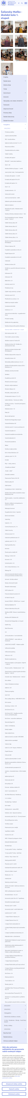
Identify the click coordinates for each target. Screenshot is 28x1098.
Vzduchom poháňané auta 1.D (12, 537)
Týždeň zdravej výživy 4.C (11, 226)
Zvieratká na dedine (9, 474)
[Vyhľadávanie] (22, 3)
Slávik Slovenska (9, 628)
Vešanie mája (8, 744)
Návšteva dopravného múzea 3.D (13, 354)
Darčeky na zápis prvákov (11, 449)
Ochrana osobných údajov (10, 1041)
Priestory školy (7, 112)
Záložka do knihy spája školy (11, 322)
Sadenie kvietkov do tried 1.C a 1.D (13, 143)
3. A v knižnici (8, 798)
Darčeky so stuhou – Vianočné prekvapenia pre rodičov (15, 404)
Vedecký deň (8, 878)
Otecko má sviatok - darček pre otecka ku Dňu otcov (14, 886)
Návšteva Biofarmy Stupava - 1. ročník (14, 168)
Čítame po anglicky (9, 691)
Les (6, 632)
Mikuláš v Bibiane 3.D (10, 389)
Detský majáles (8, 729)
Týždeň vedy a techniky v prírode (13, 291)
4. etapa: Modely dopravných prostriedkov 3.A (15, 928)
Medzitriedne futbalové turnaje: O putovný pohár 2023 (15, 940)
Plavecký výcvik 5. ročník (10, 864)
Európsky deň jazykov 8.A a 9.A (12, 179)
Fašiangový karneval (10, 508)
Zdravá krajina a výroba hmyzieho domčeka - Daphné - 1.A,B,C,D (15, 672)
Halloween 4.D (8, 273)
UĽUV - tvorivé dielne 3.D (11, 791)
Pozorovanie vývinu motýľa (11, 827)
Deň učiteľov (8, 680)
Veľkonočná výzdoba (10, 648)
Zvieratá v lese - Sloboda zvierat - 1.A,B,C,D (15, 676)
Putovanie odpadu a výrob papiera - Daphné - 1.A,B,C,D (15, 663)
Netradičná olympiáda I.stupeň (12, 902)
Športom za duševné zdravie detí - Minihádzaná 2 (13, 350)
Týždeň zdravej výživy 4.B (11, 230)
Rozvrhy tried (7, 1033)
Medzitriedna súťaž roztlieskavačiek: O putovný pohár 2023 (14, 945)
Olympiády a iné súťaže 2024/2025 (13, 101)
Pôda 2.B (7, 412)
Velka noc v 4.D (8, 655)
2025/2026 (7, 1029)
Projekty (5, 77)
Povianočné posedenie (10, 441)
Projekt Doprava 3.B (9, 253)
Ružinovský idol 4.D (9, 780)
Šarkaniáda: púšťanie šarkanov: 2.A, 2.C (14, 362)
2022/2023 (7, 128)
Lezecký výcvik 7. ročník (10, 913)
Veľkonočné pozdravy (10, 651)
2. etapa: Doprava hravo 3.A (11, 920)
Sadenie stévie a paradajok (11, 740)
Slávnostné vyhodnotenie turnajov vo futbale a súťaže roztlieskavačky (14, 951)
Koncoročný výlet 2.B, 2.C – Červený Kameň (15, 816)
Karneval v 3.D (8, 559)
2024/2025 (7, 1009)
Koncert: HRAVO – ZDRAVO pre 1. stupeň (15, 601)
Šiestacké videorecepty (10, 586)
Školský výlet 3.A (9, 984)
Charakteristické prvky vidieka (12, 150)
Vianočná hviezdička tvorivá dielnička (13, 434)
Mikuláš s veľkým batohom (11, 385)
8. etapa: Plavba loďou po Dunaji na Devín (15, 964)
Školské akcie (7, 81)
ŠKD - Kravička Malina (10, 139)
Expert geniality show (10, 545)
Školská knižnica (7, 1037)
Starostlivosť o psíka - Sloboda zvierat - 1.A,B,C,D (14, 209)
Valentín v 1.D (8, 523)
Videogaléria (7, 1013)
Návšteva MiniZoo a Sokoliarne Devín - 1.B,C (15, 214)
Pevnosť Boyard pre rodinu (11, 820)
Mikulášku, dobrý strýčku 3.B (12, 392)
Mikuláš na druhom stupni (11, 381)
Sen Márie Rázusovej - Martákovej (13, 794)
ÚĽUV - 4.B (7, 165)
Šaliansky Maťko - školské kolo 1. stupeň (14, 329)
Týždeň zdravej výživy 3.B (11, 222)
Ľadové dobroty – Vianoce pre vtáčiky (14, 400)
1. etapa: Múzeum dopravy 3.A (12, 916)
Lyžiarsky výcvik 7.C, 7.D (10, 541)
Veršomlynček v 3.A (9, 563)
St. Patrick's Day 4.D (9, 597)
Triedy (5, 89)
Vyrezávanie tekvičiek (10, 306)
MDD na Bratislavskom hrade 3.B (13, 891)
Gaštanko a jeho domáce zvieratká (13, 201)
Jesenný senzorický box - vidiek (12, 197)
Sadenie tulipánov (9, 205)
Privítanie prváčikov (9, 132)
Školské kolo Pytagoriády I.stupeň (13, 419)
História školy (7, 85)
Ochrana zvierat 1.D (9, 534)
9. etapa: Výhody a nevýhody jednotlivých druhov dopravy (15, 968)
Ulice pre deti (8, 755)
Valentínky (7, 519)
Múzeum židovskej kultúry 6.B (12, 608)
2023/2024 (7, 1005)
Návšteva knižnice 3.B (10, 264)
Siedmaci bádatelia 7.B (10, 605)
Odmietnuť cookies (14, 1094)
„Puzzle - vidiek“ (8, 471)
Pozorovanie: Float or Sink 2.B (12, 478)
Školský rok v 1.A (9, 875)
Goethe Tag (8, 624)
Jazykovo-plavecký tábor (11, 135)
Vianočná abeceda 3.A (10, 438)
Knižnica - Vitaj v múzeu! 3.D (11, 856)
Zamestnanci (6, 93)
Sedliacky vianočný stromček (12, 370)
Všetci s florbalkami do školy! (12, 684)
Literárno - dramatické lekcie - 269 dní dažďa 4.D (15, 771)
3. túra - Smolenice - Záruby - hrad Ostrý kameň (15, 1021)
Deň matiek (7, 805)
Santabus (7, 374)
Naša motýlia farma (9, 733)
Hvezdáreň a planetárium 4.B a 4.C (13, 250)
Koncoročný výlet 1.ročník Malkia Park (14, 909)
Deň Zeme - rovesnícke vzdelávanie (13, 718)
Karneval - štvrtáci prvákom (11, 579)
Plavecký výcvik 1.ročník (10, 905)
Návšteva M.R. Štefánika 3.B (11, 617)
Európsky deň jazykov (10, 157)
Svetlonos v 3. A (9, 309)
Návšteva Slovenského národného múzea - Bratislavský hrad (15, 493)
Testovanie (6, 104)
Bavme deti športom (10, 416)
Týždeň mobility (9, 154)
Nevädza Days (8, 845)
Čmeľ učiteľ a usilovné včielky (12, 337)
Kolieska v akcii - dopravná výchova (13, 813)
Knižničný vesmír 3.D (10, 295)
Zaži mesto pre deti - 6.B (10, 333)
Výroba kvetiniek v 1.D (10, 190)
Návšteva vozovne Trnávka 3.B (12, 340)
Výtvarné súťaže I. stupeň (11, 871)
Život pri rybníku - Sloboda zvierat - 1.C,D (14, 668)
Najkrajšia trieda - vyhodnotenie (12, 936)
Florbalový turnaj (9, 288)
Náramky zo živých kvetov (11, 882)
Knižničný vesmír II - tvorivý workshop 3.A (14, 427)
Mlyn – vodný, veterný (10, 463)
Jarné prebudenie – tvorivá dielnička (13, 635)
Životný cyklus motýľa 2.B (11, 552)
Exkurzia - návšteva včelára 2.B (12, 787)
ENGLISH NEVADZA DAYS (11, 842)
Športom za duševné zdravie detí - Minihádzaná (13, 241)
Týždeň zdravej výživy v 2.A (11, 237)
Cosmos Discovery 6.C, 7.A (11, 526)
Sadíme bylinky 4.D (9, 776)
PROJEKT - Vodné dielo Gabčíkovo (13, 161)
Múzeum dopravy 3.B (10, 246)
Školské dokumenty (8, 116)
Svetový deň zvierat (9, 194)
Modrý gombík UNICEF (10, 860)
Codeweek (7, 260)
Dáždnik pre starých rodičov (11, 302)
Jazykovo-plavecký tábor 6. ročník (13, 758)
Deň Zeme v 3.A (9, 973)
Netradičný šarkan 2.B (10, 358)
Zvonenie (6, 97)
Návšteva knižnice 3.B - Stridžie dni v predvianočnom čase (13, 344)
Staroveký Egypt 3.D (10, 722)
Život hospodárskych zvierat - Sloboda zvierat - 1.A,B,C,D (14, 218)
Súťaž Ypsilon (8, 485)
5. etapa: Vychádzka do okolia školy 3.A (14, 932)
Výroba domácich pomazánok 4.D (13, 767)
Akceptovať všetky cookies (14, 1084)
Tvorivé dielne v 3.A (9, 980)
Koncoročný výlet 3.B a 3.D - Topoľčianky (14, 898)
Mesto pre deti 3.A (9, 977)
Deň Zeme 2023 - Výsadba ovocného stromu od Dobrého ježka (14, 714)
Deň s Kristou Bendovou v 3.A (12, 566)
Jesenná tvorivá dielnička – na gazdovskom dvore (15, 314)
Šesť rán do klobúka (9, 515)
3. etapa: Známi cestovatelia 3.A (12, 924)
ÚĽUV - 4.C (7, 186)
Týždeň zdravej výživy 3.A (11, 233)
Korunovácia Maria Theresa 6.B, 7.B (13, 993)
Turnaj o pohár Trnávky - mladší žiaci (13, 849)
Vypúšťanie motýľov (10, 831)
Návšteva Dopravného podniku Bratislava (15, 326)
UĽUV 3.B (7, 695)
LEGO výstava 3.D (9, 590)
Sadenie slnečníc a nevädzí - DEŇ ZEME (14, 736)
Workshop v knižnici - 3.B (11, 706)
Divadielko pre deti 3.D (10, 378)
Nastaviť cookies (14, 1089)
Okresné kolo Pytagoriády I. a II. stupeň (14, 621)
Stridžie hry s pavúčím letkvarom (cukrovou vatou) (15, 268)
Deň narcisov (8, 702)
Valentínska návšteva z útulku (12, 1016)
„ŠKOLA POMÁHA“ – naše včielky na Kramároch (13, 639)
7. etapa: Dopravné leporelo (11, 961)
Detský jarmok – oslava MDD (12, 809)
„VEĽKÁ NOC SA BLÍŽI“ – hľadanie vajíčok (14, 644)
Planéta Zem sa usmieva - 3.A (12, 299)
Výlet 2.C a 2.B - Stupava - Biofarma (13, 747)
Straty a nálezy (8, 1025)
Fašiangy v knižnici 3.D (10, 556)
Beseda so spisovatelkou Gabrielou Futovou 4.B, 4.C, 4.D (15, 763)
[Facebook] (19, 3)
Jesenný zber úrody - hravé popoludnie (14, 172)
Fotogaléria (6, 124)
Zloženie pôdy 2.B (9, 482)
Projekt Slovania (9, 751)
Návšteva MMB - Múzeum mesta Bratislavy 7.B (15, 612)
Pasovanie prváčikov (10, 146)
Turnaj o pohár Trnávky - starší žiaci (13, 853)
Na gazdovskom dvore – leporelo (13, 512)
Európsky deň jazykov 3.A (11, 183)
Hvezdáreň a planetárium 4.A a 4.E (13, 257)
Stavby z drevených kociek (11, 583)
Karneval (7, 548)
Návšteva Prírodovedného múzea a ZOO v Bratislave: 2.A (15, 366)
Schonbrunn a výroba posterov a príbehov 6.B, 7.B (15, 997)
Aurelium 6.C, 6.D (9, 834)
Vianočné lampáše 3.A (10, 430)
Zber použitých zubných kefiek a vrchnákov (15, 1002)
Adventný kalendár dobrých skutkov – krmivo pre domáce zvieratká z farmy (14, 574)
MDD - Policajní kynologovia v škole (13, 838)
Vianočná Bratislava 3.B (10, 423)
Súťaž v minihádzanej (10, 725)
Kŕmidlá (7, 460)
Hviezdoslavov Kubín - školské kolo (13, 489)
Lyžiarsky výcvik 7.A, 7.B (10, 456)
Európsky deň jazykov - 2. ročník (12, 176)
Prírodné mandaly (9, 318)
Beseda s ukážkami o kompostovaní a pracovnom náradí (14, 503)
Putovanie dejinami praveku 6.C (12, 594)
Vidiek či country (9, 530)
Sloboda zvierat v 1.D (10, 409)
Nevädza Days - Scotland (11, 802)
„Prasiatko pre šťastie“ (10, 467)
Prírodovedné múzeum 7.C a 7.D (12, 396)
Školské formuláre (8, 120)
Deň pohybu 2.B (9, 783)
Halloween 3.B (8, 277)
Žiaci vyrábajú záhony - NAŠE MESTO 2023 (15, 698)
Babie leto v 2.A (8, 280)
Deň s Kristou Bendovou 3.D (11, 452)
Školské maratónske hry (10, 659)
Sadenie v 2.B (8, 687)
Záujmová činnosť (8, 108)
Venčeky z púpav (9, 823)
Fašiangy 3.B (8, 570)
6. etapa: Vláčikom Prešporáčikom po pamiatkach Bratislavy (13, 956)
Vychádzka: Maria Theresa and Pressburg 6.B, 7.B (14, 988)
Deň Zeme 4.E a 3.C (9, 709)
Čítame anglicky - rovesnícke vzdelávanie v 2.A (15, 498)
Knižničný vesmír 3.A (10, 284)
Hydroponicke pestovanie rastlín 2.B (13, 867)
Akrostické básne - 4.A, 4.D (11, 894)
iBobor (6, 445)
